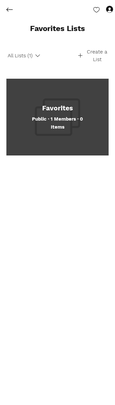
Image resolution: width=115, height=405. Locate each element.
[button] (57, 28)
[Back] (14, 9)
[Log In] (104, 9)
